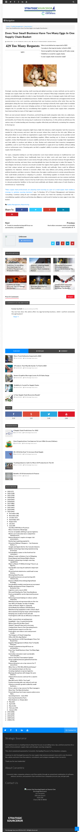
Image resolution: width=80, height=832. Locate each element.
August (11, 521)
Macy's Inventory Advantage (18, 529)
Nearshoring (27, 26)
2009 (9, 718)
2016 (9, 505)
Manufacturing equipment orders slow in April (24, 609)
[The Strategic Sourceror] (40, 10)
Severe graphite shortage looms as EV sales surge (57, 51)
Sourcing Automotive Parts (17, 698)
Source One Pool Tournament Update (21, 657)
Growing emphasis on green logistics (21, 671)
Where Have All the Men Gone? (19, 623)
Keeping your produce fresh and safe (21, 613)
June (10, 526)
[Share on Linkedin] (63, 210)
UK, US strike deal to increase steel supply (28, 452)
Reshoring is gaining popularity (19, 541)
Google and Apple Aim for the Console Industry (24, 547)
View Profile (27, 240)
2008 (9, 720)
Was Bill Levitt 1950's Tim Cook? (19, 680)
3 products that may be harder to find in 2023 (56, 48)
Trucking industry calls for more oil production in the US (33, 463)
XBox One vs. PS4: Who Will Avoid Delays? (22, 667)
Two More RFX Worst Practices (19, 528)
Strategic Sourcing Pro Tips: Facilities (39, 287)
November (12, 515)
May (10, 702)
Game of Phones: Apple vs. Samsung (20, 605)
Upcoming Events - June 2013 (18, 696)
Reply (15, 317)
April (11, 704)
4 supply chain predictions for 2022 (25, 430)
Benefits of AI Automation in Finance (26, 473)
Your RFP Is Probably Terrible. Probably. (21, 603)
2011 (9, 714)
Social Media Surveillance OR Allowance (22, 607)
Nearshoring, (52, 41)
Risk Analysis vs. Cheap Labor (18, 700)
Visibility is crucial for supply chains (53, 54)
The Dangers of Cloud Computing (20, 635)
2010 (9, 716)
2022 (9, 493)
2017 (9, 503)
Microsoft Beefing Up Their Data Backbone (23, 592)
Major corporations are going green (20, 619)
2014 (9, 509)
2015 (9, 507)
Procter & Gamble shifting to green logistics (23, 532)
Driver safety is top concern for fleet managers (24, 688)
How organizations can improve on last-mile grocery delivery (35, 441)
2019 (9, 499)
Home (8, 26)
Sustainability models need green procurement (24, 584)
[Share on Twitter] (35, 210)
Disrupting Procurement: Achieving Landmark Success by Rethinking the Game (64, 267)
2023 (9, 491)
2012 (9, 712)
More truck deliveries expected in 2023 (54, 45)
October (12, 517)
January (11, 710)
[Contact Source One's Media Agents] (40, 789)
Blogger (70, 297)
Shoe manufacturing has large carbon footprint (24, 611)
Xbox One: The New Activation (19, 690)
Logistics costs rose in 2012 (18, 590)
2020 (9, 497)
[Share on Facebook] (22, 210)
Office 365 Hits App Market (18, 637)
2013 (9, 511)
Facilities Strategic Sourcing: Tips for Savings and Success (16, 286)
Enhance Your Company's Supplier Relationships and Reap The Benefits (63, 286)
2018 (9, 501)
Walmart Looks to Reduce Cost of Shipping (23, 556)
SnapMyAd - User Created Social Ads (21, 621)
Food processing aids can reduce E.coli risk (23, 682)
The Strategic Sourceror (11, 830)
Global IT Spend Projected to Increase (21, 625)
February (12, 708)
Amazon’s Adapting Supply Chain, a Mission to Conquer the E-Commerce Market (40, 267)
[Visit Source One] (49, 210)
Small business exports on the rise (20, 629)
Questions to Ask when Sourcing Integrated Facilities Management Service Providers (15, 267)
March (11, 706)
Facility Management (17, 26)
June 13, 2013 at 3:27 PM (31, 309)
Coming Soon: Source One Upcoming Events (23, 627)
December (12, 513)
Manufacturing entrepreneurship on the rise (23, 601)
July (10, 524)
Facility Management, (41, 41)
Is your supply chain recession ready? (53, 56)
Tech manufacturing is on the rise (20, 669)
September (13, 519)
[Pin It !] (12, 214)
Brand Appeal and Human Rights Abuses (22, 558)
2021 (9, 495)
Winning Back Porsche (16, 575)
